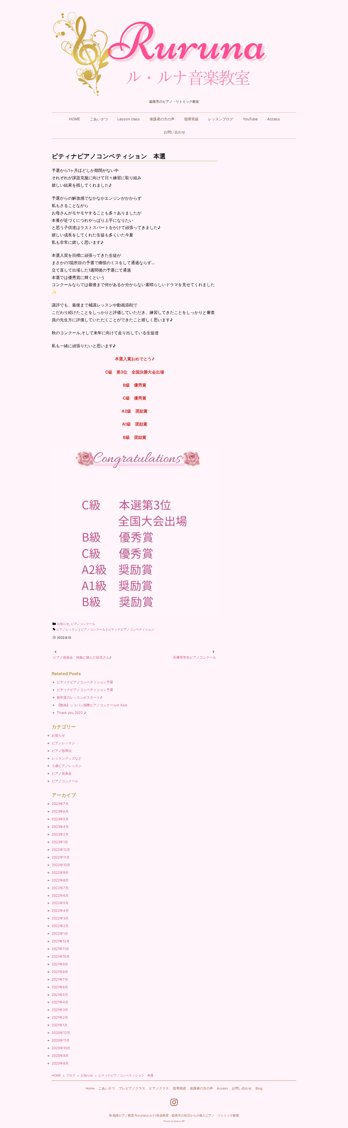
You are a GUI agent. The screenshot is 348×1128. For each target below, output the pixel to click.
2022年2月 (60, 926)
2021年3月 (60, 1010)
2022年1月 (60, 933)
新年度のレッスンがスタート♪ (79, 697)
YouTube (250, 119)
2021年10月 (61, 956)
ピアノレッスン (67, 629)
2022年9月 (60, 872)
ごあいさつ (99, 119)
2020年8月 (60, 1063)
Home (90, 1088)
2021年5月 (60, 995)
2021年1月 (60, 1025)
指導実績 (191, 119)
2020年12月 (61, 1033)
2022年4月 (60, 910)
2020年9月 (60, 1056)
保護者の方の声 (162, 119)
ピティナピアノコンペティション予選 (85, 682)
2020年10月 (61, 1048)
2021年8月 (60, 972)
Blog (259, 1088)
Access (273, 119)
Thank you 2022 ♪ (71, 713)
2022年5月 (60, 903)
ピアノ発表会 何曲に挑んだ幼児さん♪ (82, 657)
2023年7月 (60, 804)
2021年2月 (60, 1017)
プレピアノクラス (132, 1088)
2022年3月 (60, 918)
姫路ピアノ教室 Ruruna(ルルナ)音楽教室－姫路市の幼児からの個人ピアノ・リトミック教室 (176, 1115)
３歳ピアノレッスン (67, 766)
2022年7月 (60, 888)
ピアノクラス (159, 1088)
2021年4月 (60, 1002)
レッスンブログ (220, 119)
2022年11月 (61, 857)
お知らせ (63, 624)
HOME (74, 119)
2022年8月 (60, 880)
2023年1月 (60, 842)
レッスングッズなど (67, 758)
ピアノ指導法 (62, 751)
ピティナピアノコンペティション (131, 629)
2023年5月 (60, 819)
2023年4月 (60, 827)
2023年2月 (60, 834)
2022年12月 (61, 850)
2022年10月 (61, 865)
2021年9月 (60, 964)
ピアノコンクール (83, 624)
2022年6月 (60, 895)
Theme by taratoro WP (174, 1121)
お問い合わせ (174, 132)
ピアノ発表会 (62, 773)
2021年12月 (61, 941)
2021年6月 (60, 987)
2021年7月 (60, 979)
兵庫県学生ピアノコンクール (194, 657)
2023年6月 (60, 811)
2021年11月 (60, 949)
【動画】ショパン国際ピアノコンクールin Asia (92, 705)
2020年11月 (61, 1040)
